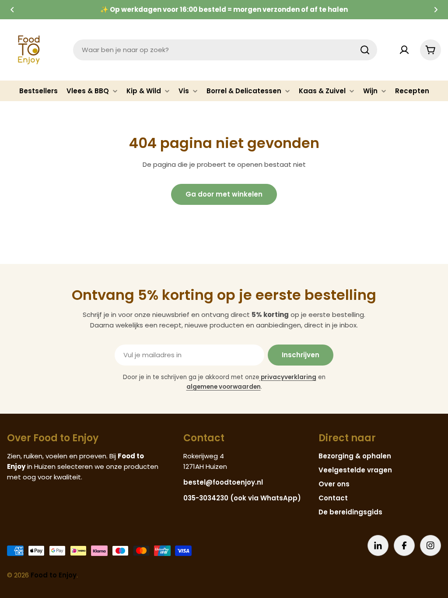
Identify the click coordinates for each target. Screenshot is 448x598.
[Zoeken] (365, 50)
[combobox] (225, 49)
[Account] (404, 50)
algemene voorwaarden (223, 387)
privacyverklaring (287, 377)
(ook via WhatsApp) (265, 498)
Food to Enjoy (54, 575)
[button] (12, 9)
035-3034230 (205, 498)
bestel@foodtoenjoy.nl (223, 482)
